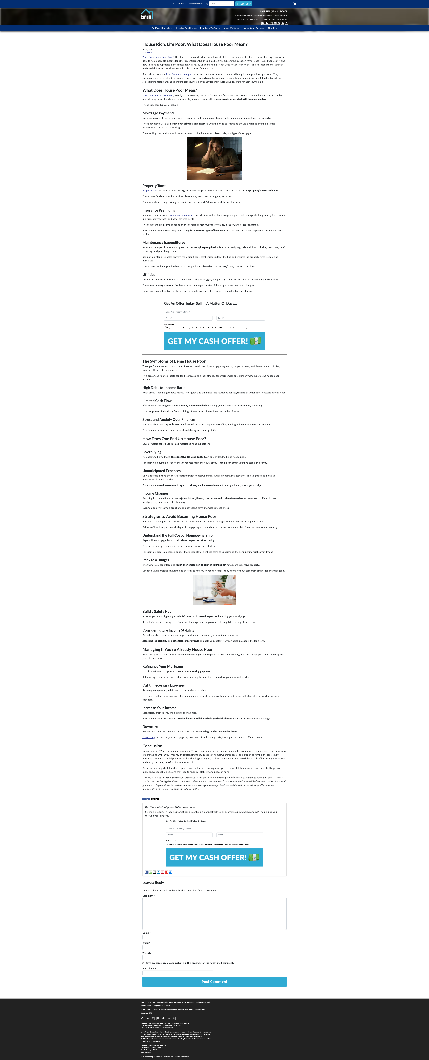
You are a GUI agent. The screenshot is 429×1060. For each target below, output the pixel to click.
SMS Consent (169, 324)
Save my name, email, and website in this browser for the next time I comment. (190, 963)
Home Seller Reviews (253, 28)
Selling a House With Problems (165, 1009)
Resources (265, 19)
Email (146, 943)
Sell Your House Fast (263, 15)
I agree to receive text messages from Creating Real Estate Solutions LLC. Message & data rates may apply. (207, 328)
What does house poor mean (157, 95)
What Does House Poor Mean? (158, 57)
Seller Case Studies (203, 1002)
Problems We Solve (210, 28)
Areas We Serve (281, 15)
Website (146, 953)
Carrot (186, 1056)
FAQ (273, 19)
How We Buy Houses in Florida (161, 1002)
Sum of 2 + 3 (150, 968)
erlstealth (148, 52)
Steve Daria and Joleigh (178, 74)
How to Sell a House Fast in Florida (191, 1009)
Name (146, 933)
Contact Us (282, 19)
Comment (148, 896)
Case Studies (242, 19)
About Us (254, 19)
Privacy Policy (146, 1009)
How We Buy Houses (243, 15)
